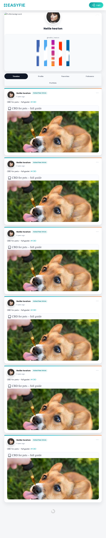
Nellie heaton (23, 93)
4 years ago (20, 97)
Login (96, 5)
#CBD (33, 102)
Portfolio (53, 83)
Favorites (65, 76)
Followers (90, 76)
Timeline (16, 76)
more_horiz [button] (97, 93)
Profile (40, 76)
